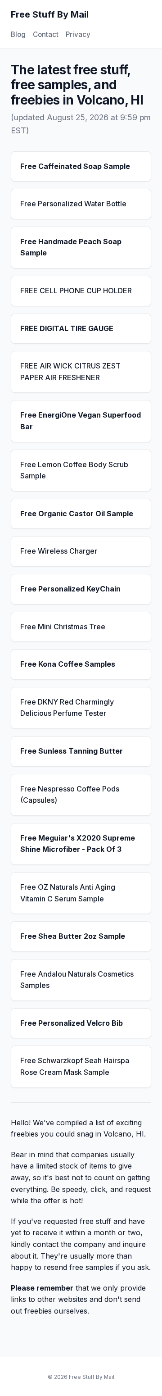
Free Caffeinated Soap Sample (75, 166)
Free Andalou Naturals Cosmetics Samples (77, 979)
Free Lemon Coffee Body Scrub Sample (74, 470)
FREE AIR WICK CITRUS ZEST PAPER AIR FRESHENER (70, 371)
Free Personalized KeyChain (70, 588)
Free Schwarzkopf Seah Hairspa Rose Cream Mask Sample (74, 1066)
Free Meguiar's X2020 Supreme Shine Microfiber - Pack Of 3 (77, 843)
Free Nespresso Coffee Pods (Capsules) (69, 794)
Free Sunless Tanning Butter (71, 750)
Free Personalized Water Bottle (73, 203)
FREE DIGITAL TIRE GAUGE (66, 328)
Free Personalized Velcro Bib (71, 1023)
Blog (18, 34)
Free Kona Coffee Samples (67, 663)
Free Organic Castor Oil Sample (76, 513)
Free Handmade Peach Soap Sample (71, 247)
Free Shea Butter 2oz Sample (72, 936)
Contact (45, 34)
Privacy (78, 34)
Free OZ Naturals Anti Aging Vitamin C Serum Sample (67, 892)
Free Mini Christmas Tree (62, 626)
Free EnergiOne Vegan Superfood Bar (80, 420)
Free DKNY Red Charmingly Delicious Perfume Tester (67, 707)
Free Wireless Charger (58, 550)
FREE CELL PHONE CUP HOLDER (76, 290)
